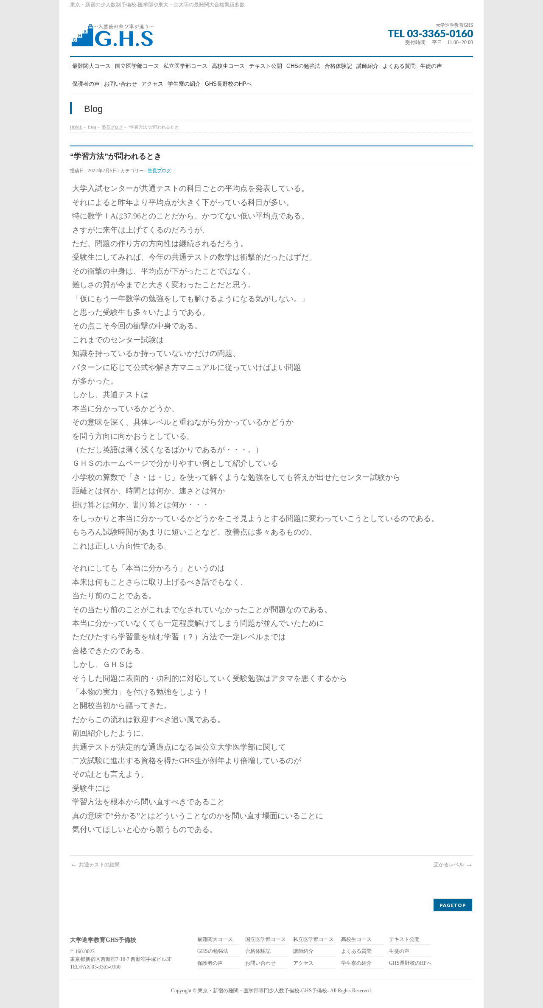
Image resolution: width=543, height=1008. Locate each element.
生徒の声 (399, 951)
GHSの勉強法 (212, 951)
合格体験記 (258, 951)
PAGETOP (452, 905)
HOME (76, 127)
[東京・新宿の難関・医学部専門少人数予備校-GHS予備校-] (112, 37)
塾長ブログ (112, 127)
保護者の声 (210, 963)
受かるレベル (453, 865)
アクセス (303, 963)
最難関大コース (215, 939)
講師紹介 (303, 951)
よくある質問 (356, 951)
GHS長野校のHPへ (410, 963)
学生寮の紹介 (356, 963)
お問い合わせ (260, 963)
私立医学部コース (313, 939)
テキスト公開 (404, 939)
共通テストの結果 (95, 865)
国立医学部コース (265, 939)
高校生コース (356, 939)
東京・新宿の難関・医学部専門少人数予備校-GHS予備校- (263, 991)
